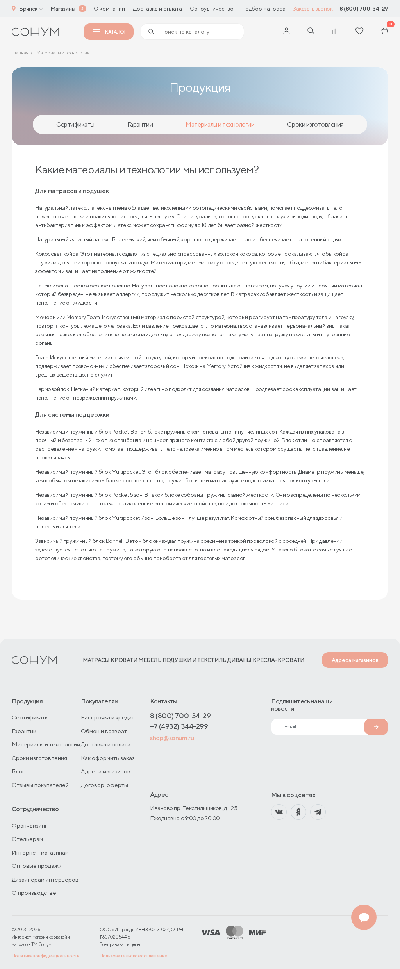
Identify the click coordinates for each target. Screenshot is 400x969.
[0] (384, 31)
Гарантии (140, 124)
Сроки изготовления (315, 124)
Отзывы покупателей (40, 785)
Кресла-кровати (278, 660)
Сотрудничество (212, 8)
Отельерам (27, 838)
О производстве (34, 892)
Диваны (239, 660)
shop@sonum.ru (172, 738)
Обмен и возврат (104, 731)
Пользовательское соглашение (134, 955)
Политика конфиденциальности (46, 955)
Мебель (149, 660)
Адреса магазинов (355, 660)
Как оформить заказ (108, 758)
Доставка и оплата (157, 8)
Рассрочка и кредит (107, 717)
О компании (109, 8)
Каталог (115, 32)
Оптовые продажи (37, 865)
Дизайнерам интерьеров (45, 879)
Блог (18, 771)
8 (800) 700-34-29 (363, 8)
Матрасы (96, 660)
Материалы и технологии (220, 124)
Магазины (62, 8)
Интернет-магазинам (40, 852)
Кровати (124, 660)
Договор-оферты (104, 785)
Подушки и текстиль (194, 660)
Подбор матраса (263, 8)
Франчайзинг (29, 825)
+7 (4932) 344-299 (179, 726)
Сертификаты (75, 124)
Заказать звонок (312, 8)
